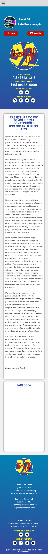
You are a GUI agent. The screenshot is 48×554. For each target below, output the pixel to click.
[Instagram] (21, 100)
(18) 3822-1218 (24, 78)
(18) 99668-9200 (24, 85)
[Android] (21, 92)
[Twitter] (27, 100)
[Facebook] (15, 100)
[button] (3, 3)
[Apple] (27, 92)
